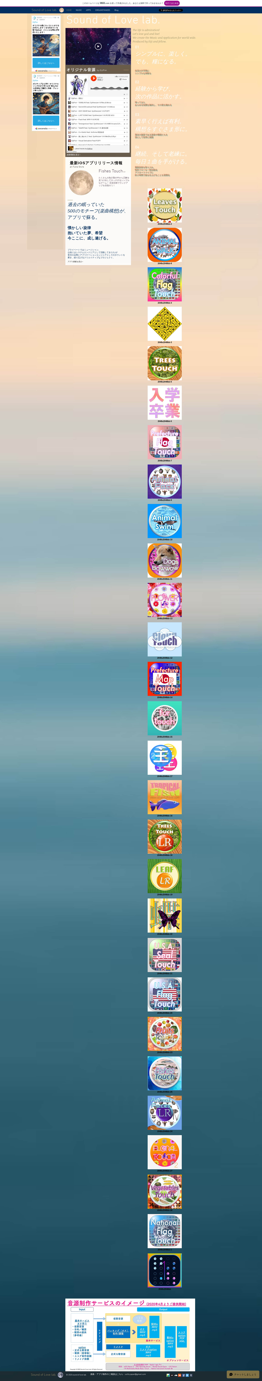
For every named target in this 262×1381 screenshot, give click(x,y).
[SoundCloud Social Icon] (179, 1375)
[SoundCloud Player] (98, 113)
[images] (168, 1375)
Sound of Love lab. (113, 20)
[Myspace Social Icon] (171, 1375)
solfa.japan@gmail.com (135, 1374)
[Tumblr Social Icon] (191, 1375)
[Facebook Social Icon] (183, 1375)
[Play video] (98, 46)
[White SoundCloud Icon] (175, 1375)
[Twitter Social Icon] (187, 1375)
